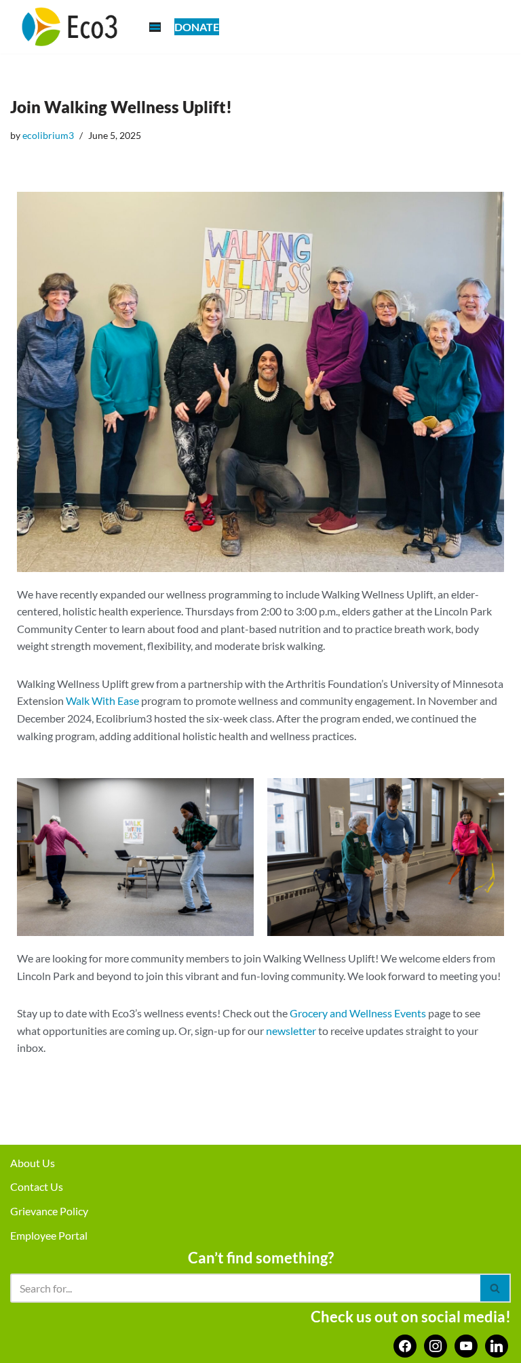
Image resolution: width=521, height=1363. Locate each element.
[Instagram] (435, 1344)
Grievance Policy (49, 1210)
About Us (32, 1162)
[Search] (495, 1288)
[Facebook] (405, 1344)
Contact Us (36, 1186)
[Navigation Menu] (155, 27)
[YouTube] (466, 1344)
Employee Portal (49, 1235)
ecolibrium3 (48, 135)
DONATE (196, 26)
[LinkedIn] (496, 1344)
